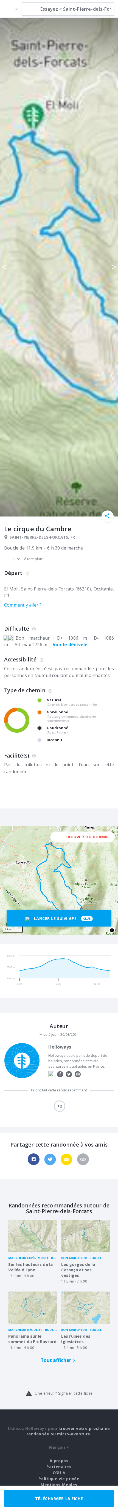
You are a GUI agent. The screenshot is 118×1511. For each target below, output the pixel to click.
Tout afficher (56, 1360)
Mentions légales (59, 1484)
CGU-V (59, 1472)
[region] (59, 880)
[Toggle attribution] (112, 930)
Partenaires (58, 1466)
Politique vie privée (58, 1478)
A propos (59, 1460)
